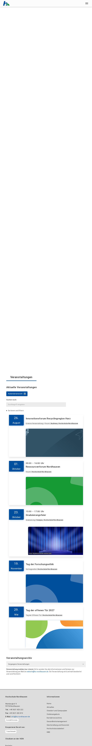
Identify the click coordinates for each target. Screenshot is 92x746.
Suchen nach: (11, 400)
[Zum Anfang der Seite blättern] (85, 739)
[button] (86, 3)
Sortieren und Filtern (16, 410)
